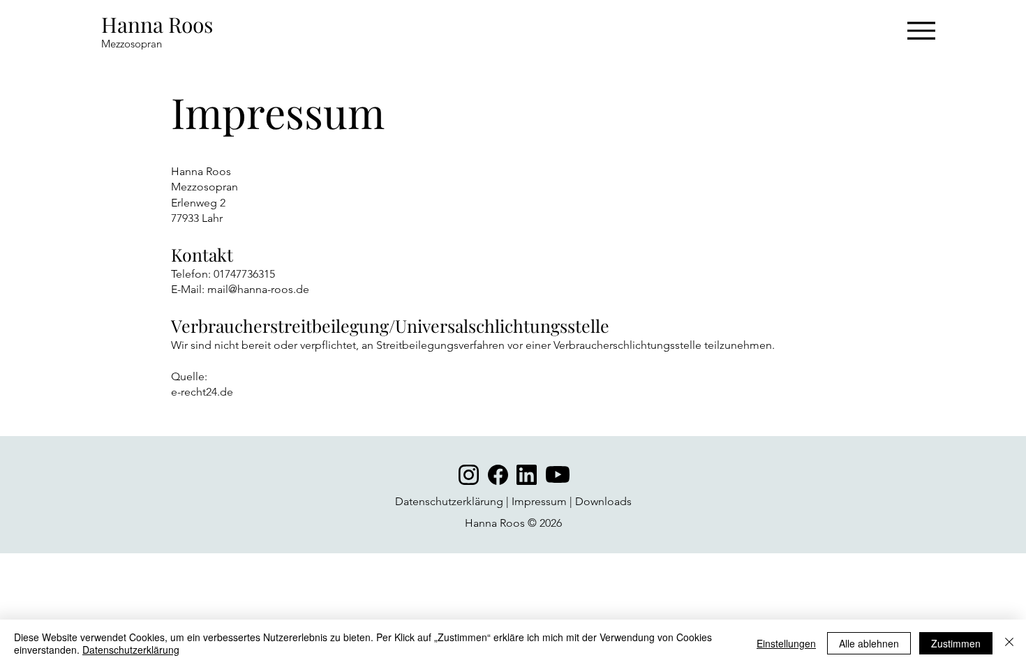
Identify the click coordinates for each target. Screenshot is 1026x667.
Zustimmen (956, 643)
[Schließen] (1009, 643)
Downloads (603, 501)
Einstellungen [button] (786, 643)
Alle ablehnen (869, 643)
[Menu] (921, 30)
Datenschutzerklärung (449, 501)
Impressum (539, 501)
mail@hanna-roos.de (258, 289)
